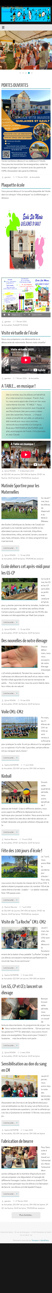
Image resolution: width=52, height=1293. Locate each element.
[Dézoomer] (24, 314)
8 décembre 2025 (27, 471)
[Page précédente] (4, 314)
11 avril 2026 (28, 765)
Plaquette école (12, 185)
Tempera (35, 1240)
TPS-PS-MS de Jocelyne (30, 478)
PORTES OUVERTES (14, 85)
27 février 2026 (21, 1201)
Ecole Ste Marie (12, 8)
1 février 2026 (21, 321)
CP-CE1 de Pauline (20, 633)
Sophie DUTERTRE (11, 765)
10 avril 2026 (27, 839)
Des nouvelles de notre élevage (24, 640)
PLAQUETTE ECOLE (20, 325)
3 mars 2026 (25, 1052)
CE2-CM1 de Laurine (12, 474)
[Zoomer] (29, 314)
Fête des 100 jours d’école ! (21, 850)
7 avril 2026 (26, 907)
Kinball (6, 776)
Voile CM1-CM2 (12, 711)
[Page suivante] (9, 314)
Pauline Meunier (10, 839)
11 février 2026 (21, 177)
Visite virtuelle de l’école (19, 332)
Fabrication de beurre (17, 1141)
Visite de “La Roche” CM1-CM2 (23, 922)
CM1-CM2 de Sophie (28, 474)
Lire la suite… (9, 548)
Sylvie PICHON (10, 471)
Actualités (36, 177)
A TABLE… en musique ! (18, 386)
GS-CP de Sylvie (14, 478)
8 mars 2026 (28, 975)
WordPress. (44, 1240)
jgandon (7, 177)
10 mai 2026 (25, 555)
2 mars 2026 (28, 1130)
